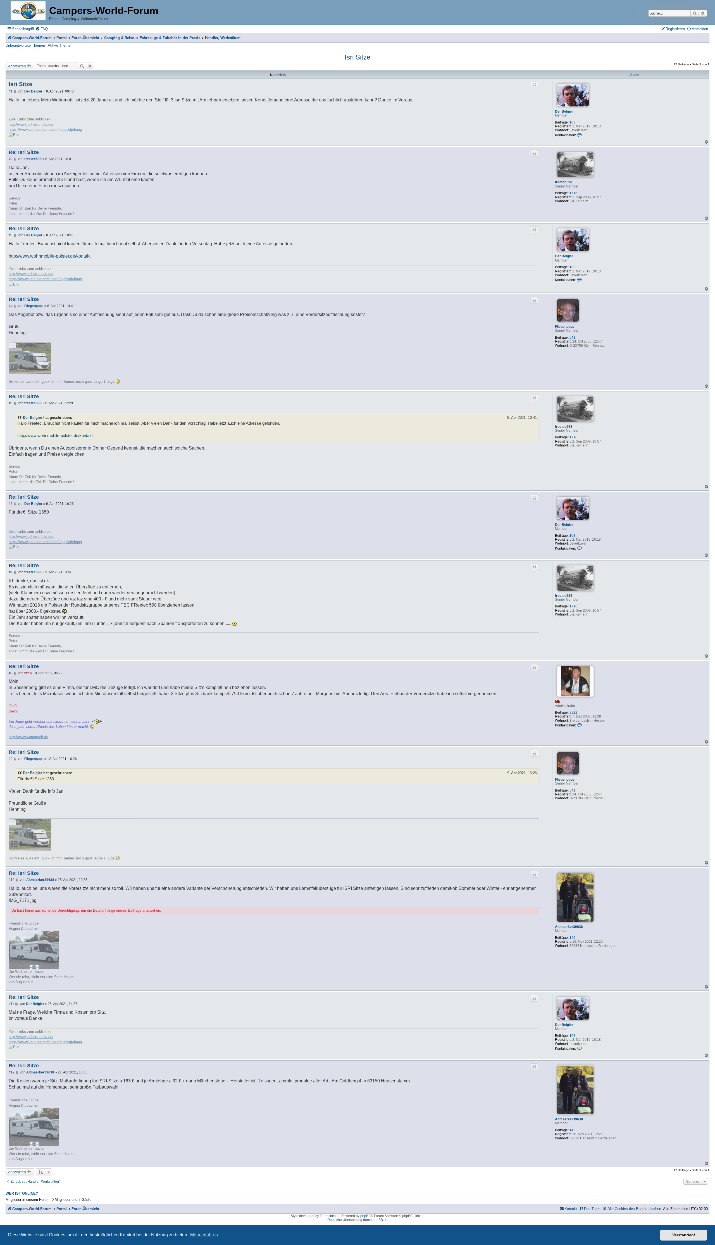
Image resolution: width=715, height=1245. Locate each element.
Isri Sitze (357, 57)
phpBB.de (380, 1220)
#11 (11, 1004)
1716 (573, 193)
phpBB (365, 1216)
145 (572, 938)
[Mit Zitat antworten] (534, 85)
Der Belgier (564, 111)
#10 (12, 880)
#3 (11, 235)
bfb (557, 702)
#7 (11, 572)
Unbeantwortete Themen (25, 45)
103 (572, 122)
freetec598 (563, 182)
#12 (12, 1072)
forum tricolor (330, 1216)
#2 (11, 159)
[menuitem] (41, 29)
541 (572, 337)
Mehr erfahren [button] (204, 1234)
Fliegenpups (564, 327)
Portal (61, 38)
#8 (11, 673)
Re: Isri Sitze (24, 152)
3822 (573, 712)
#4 (11, 306)
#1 (11, 91)
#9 (11, 759)
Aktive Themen (60, 45)
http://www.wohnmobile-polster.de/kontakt (49, 256)
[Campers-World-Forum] (28, 11)
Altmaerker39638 (569, 927)
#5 (11, 403)
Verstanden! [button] (683, 1235)
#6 (11, 504)
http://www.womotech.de (28, 737)
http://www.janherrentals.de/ (31, 124)
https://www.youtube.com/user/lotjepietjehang (45, 129)
